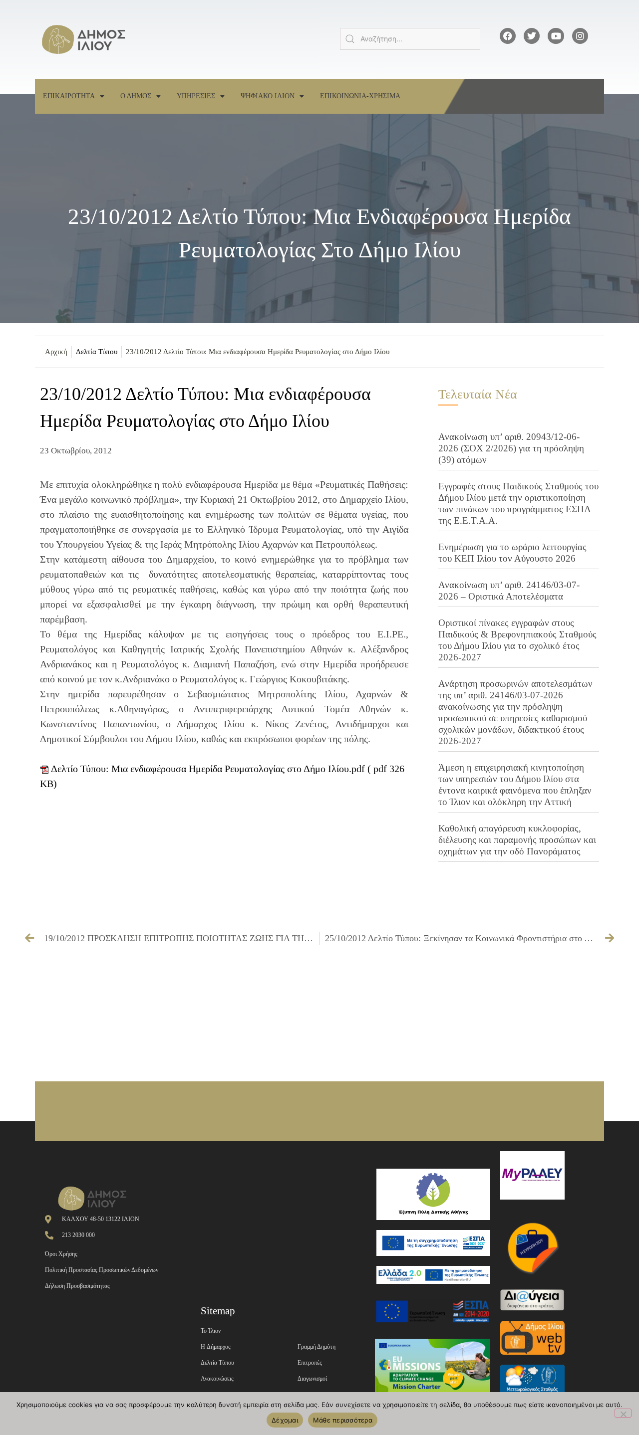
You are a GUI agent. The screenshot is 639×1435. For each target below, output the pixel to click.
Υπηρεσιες (196, 96)
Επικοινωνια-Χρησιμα (360, 96)
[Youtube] (556, 36)
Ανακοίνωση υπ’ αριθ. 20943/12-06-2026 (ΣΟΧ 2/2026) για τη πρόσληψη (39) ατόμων (511, 448)
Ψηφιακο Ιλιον (268, 96)
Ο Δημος (135, 96)
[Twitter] (532, 36)
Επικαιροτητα (69, 96)
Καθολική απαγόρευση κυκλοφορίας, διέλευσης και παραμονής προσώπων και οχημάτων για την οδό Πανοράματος (517, 839)
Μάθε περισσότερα (342, 1420)
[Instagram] (580, 36)
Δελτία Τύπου (96, 352)
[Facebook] (508, 36)
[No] (623, 1413)
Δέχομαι (285, 1420)
